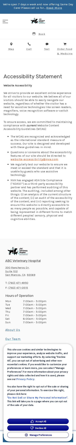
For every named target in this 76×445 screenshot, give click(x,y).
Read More (54, 8)
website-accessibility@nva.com (34, 159)
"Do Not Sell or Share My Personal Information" (37, 397)
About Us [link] (12, 330)
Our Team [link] (13, 338)
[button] (5, 21)
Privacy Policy (25, 379)
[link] (38, 21)
